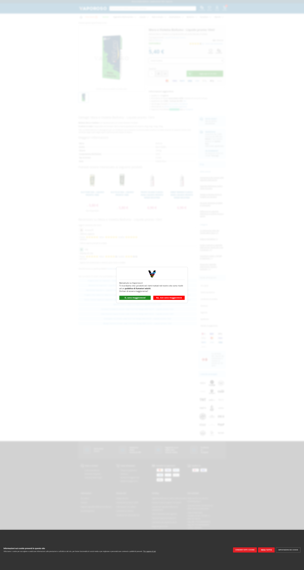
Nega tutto (266, 550)
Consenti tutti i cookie (245, 550)
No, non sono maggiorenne (169, 297)
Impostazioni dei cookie (288, 550)
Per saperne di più (149, 551)
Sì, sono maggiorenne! (135, 297)
